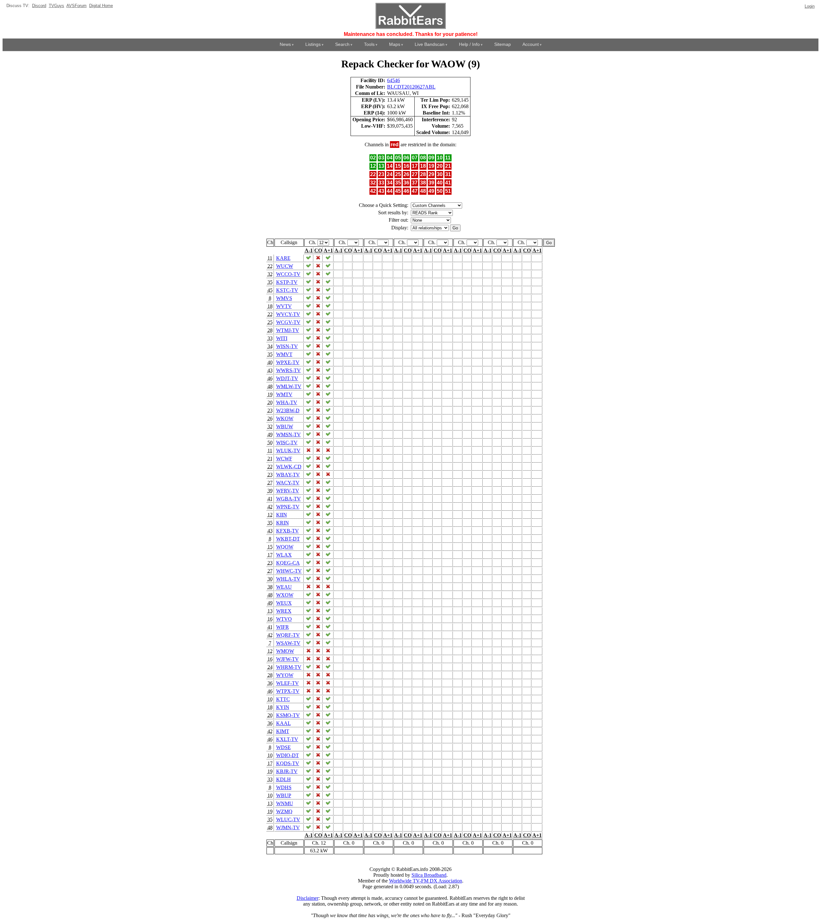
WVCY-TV (288, 314)
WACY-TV (288, 482)
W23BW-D (288, 410)
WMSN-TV (288, 434)
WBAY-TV (288, 474)
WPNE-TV (288, 506)
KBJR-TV (287, 771)
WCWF (284, 458)
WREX (284, 611)
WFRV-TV (287, 490)
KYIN (282, 707)
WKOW (284, 418)
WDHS (284, 787)
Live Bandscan (429, 44)
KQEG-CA (288, 563)
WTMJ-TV (287, 330)
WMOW (285, 651)
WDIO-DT (287, 755)
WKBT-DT (288, 539)
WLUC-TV (288, 819)
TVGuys (56, 5)
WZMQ (284, 811)
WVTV (284, 306)
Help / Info (469, 44)
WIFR (282, 627)
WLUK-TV (288, 450)
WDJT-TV (287, 378)
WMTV (284, 394)
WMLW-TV (288, 386)
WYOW (284, 675)
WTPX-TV (288, 691)
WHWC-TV (289, 571)
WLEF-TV (287, 683)
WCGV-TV (288, 322)
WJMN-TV (288, 827)
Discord (39, 5)
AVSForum (76, 5)
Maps (394, 44)
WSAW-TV (288, 643)
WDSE (283, 747)
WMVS (284, 298)
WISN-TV (287, 346)
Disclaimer (307, 898)
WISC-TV (287, 442)
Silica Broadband (428, 875)
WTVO (284, 619)
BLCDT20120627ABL (411, 87)
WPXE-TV (288, 362)
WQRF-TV (288, 635)
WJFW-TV (287, 659)
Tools (369, 44)
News (285, 44)
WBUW (284, 426)
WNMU (284, 803)
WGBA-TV (288, 498)
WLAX (284, 555)
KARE (283, 258)
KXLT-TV (287, 739)
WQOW (284, 547)
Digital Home (101, 5)
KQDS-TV (287, 763)
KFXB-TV (287, 530)
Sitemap (502, 44)
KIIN (281, 514)
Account (530, 44)
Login (810, 6)
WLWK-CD (288, 466)
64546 (393, 80)
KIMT (282, 731)
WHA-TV (286, 402)
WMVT (284, 354)
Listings (313, 44)
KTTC (283, 699)
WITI (281, 338)
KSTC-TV (287, 290)
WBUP (283, 795)
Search (342, 44)
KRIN (282, 522)
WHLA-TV (288, 579)
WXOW (284, 595)
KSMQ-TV (288, 715)
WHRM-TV (288, 667)
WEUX (284, 603)
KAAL (283, 723)
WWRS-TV (288, 370)
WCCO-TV (288, 274)
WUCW (284, 266)
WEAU (284, 587)
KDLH (283, 779)
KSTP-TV (287, 282)
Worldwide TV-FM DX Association (425, 880)
